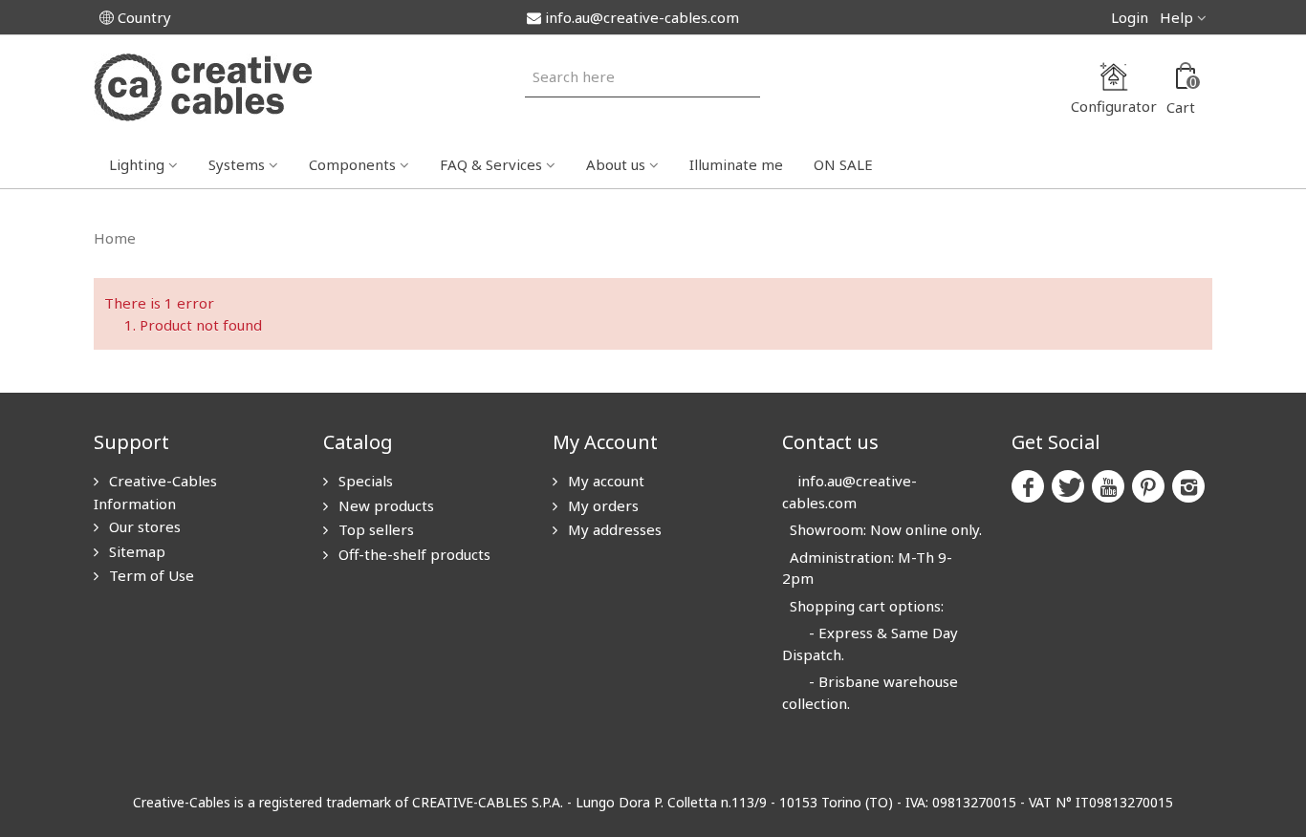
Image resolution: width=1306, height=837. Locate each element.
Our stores (143, 526)
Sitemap (135, 551)
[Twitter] (1068, 486)
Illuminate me (736, 164)
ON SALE (843, 164)
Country (144, 17)
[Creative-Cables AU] (203, 86)
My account (604, 480)
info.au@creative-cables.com (642, 17)
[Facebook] (1028, 486)
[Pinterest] (1148, 486)
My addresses (613, 529)
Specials (364, 480)
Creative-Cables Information (155, 492)
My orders (601, 505)
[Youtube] (1108, 486)
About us (615, 164)
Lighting (136, 164)
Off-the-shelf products (412, 554)
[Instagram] (1188, 486)
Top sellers (374, 529)
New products (384, 505)
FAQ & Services (491, 164)
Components (352, 164)
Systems (236, 164)
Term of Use (149, 575)
